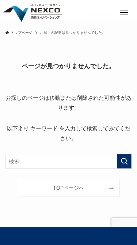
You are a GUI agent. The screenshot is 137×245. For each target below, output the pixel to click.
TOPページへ (68, 188)
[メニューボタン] (124, 12)
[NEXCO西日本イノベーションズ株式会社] (32, 12)
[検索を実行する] (124, 161)
